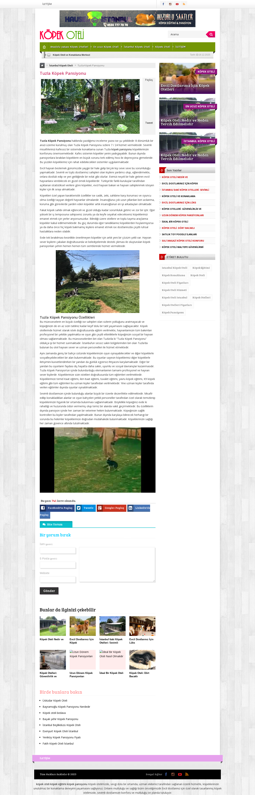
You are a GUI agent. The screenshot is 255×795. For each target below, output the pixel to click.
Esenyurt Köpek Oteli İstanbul (60, 731)
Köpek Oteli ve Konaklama (178, 196)
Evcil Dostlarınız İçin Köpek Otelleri (185, 87)
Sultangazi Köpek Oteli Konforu (183, 240)
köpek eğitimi (201, 267)
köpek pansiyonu (121, 149)
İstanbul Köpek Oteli (137, 47)
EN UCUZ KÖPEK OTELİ (200, 106)
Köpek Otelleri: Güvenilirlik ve (181, 209)
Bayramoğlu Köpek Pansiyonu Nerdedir (66, 706)
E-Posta (48, 558)
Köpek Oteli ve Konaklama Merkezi (71, 55)
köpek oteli (197, 275)
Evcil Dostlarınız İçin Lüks (179, 202)
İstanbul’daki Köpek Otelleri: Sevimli (185, 189)
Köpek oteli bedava (54, 713)
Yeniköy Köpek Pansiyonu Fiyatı (62, 737)
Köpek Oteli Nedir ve (175, 177)
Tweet (149, 123)
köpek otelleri (201, 297)
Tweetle (89, 507)
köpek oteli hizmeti (174, 290)
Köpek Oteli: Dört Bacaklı (178, 228)
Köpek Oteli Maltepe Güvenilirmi (182, 247)
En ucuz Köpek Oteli (106, 47)
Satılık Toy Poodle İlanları (179, 234)
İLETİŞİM (47, 4)
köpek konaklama (173, 275)
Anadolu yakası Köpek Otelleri (69, 47)
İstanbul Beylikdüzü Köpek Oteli (61, 725)
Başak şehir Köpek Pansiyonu (60, 719)
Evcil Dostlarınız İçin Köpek (180, 183)
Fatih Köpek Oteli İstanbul (58, 743)
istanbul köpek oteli (174, 267)
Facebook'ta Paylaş (60, 507)
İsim (46, 544)
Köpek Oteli (162, 47)
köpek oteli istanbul (174, 297)
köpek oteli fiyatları (175, 282)
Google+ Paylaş (115, 507)
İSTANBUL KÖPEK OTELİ (199, 141)
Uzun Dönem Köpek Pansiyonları (183, 215)
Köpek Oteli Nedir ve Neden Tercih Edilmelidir (185, 121)
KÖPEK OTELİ (206, 71)
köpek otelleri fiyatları (177, 305)
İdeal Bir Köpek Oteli (175, 221)
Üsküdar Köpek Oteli (55, 700)
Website (44, 573)
